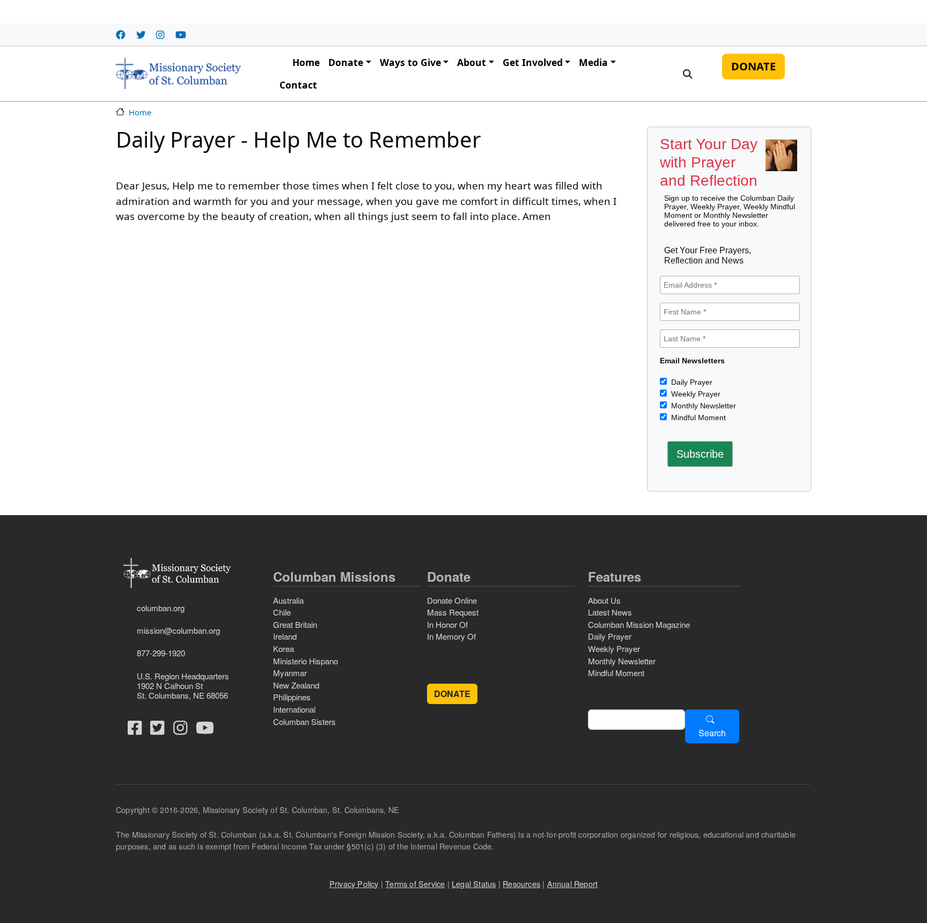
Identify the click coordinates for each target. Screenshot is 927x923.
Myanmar (290, 672)
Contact (298, 84)
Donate (345, 62)
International (294, 709)
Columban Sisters (304, 721)
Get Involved (533, 62)
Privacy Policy (354, 883)
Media (593, 62)
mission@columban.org (178, 630)
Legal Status (474, 883)
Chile (282, 612)
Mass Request (453, 612)
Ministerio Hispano (305, 660)
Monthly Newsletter (702, 405)
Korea (283, 648)
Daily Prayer (690, 382)
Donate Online (452, 600)
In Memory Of (451, 636)
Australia (288, 600)
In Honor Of (447, 624)
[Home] (178, 73)
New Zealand (296, 685)
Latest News (610, 612)
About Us (604, 600)
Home (306, 62)
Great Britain (295, 624)
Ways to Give (410, 62)
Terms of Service (415, 883)
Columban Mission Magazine (639, 624)
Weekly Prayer (694, 394)
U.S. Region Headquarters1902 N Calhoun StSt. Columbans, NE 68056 (183, 685)
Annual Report (572, 883)
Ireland (285, 636)
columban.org (161, 607)
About (471, 62)
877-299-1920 (161, 652)
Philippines (292, 696)
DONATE (753, 66)
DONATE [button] (452, 693)
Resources (521, 883)
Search (712, 733)
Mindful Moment (697, 417)
